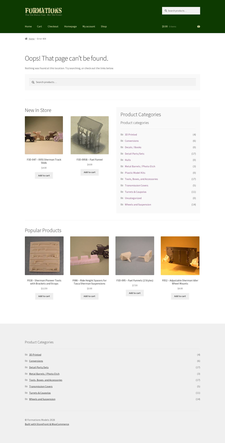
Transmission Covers (136, 185)
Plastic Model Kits (135, 172)
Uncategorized (133, 198)
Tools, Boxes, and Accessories (141, 179)
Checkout (53, 26)
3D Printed (131, 134)
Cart (39, 26)
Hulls (128, 159)
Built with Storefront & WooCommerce (47, 424)
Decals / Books (133, 147)
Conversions (132, 140)
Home (28, 26)
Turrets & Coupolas (135, 191)
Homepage (70, 26)
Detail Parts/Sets (134, 153)
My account (89, 26)
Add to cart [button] (44, 175)
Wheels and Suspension (138, 204)
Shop (104, 26)
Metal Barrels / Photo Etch (140, 166)
